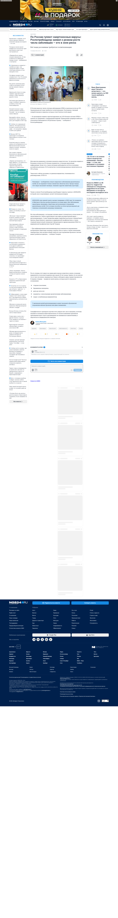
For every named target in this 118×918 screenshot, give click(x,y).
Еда (33, 437)
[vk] (38, 453)
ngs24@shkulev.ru (27, 503)
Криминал (56, 427)
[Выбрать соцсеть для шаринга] (81, 55)
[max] (46, 453)
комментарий (39, 55)
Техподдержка (13, 437)
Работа (74, 435)
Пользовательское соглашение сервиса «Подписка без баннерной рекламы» (77, 510)
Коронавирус (43, 328)
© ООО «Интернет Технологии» (16, 515)
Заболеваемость (63, 328)
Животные (35, 440)
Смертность (82, 328)
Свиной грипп (52, 328)
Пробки (59, 25)
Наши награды (13, 432)
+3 (76, 357)
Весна (34, 430)
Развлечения (75, 437)
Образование (57, 442)
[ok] (42, 453)
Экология (92, 432)
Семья (73, 442)
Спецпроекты (94, 437)
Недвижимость (13, 21)
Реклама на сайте (14, 424)
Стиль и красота (94, 427)
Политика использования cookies (67, 506)
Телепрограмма (44, 21)
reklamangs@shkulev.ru (65, 492)
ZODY (73, 21)
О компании (12, 430)
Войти (36, 370)
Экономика (93, 435)
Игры (85, 21)
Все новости (18, 35)
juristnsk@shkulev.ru (45, 504)
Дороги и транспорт (38, 435)
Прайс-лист (12, 427)
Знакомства (23, 21)
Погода (30, 21)
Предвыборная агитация (16, 440)
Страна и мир (93, 430)
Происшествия (76, 432)
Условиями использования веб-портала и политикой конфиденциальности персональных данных (82, 500)
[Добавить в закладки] (77, 55)
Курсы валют (67, 21)
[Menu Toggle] (10, 25)
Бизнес (34, 427)
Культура (55, 430)
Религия (74, 440)
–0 (81, 357)
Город (34, 432)
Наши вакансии (13, 435)
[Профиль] (108, 25)
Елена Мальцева (41, 321)
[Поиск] (100, 25)
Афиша (53, 21)
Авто (33, 424)
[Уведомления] (104, 25)
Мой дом (55, 435)
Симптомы (73, 328)
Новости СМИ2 (35, 381)
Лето (54, 432)
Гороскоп (59, 21)
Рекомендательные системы (66, 508)
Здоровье (34, 328)
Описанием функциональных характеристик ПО (71, 499)
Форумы (36, 21)
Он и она (74, 424)
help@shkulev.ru (19, 506)
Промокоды (79, 21)
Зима (54, 424)
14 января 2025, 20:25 (35, 50)
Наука (55, 437)
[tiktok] (50, 453)
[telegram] (34, 453)
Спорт (91, 424)
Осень (73, 427)
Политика (74, 430)
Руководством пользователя (66, 498)
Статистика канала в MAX (16, 442)
